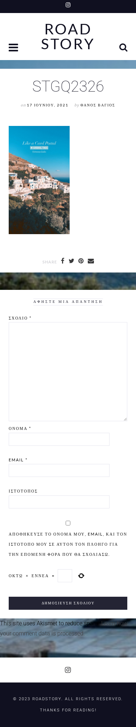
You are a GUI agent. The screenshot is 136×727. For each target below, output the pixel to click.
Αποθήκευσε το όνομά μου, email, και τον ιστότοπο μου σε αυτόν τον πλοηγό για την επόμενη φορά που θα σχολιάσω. (68, 544)
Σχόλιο (20, 318)
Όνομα (20, 428)
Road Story (68, 36)
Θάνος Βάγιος (98, 105)
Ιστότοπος (23, 491)
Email (18, 459)
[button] (14, 48)
